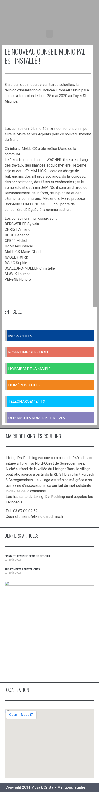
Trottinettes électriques (22, 569)
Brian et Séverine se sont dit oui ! (27, 556)
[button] (49, 34)
